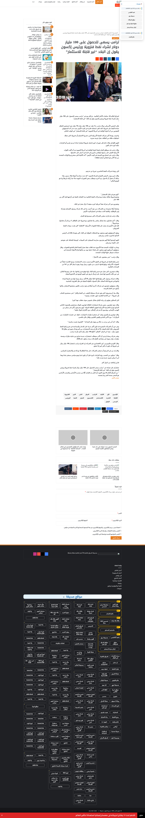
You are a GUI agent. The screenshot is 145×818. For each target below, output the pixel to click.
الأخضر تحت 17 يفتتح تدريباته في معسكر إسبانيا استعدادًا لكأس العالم (105, 815)
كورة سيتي (54, 773)
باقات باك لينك (79, 612)
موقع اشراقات (115, 643)
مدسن (104, 696)
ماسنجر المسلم (110, 630)
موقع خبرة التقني (115, 690)
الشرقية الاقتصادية (104, 674)
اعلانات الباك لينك (79, 618)
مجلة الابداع (104, 701)
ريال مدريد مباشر (66, 663)
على (80, 394)
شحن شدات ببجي (90, 755)
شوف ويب (104, 669)
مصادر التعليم (79, 644)
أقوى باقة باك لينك (54, 620)
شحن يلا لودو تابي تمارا (79, 736)
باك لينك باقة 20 (54, 613)
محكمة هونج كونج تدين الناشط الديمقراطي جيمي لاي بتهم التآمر (68, 477)
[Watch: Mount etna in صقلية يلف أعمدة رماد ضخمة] (47, 120)
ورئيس (67, 398)
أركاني (115, 726)
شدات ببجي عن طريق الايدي (79, 728)
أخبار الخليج (74, 1)
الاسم (119, 513)
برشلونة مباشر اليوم (29, 605)
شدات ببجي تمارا (79, 675)
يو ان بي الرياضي (79, 653)
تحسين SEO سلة (104, 622)
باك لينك (54, 637)
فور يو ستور (79, 720)
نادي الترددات (115, 706)
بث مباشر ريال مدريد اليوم (54, 779)
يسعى (115, 401)
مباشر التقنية (104, 726)
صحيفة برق (104, 638)
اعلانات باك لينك (65, 637)
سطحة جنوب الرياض (66, 737)
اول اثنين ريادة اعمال (115, 605)
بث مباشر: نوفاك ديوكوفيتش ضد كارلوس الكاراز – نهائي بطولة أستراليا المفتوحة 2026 (34, 37)
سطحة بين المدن (65, 724)
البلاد (101, 394)
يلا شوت (65, 650)
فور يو (79, 748)
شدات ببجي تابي (79, 682)
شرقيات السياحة (104, 732)
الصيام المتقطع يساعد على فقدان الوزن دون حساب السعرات (34, 57)
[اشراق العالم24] (118, 2)
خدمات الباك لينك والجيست (65, 606)
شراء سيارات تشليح (65, 750)
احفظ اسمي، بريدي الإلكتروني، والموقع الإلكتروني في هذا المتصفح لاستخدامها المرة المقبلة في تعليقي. (92, 527)
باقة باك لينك (115, 621)
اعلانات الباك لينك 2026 (79, 633)
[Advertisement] (72, 12)
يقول (107, 401)
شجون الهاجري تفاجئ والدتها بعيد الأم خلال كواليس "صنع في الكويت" (34, 112)
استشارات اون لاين (104, 706)
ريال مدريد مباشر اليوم (40, 605)
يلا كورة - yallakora (30, 655)
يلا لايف (60, 786)
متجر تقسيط (79, 707)
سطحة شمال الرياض (66, 730)
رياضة (59, 1)
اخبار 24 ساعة (79, 659)
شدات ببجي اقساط (90, 675)
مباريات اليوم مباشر (65, 656)
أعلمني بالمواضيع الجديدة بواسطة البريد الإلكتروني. (106, 534)
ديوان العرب (65, 632)
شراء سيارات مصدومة (54, 758)
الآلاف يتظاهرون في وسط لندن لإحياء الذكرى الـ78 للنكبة (90, 477)
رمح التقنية (115, 717)
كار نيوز (104, 685)
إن (107, 394)
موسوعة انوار (115, 738)
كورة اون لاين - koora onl (41, 655)
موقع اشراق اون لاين (104, 643)
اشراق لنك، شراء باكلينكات (90, 619)
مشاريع (54, 632)
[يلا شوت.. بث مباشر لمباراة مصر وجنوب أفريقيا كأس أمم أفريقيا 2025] (47, 89)
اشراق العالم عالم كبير (79, 627)
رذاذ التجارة (104, 717)
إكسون (115, 394)
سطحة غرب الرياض (54, 730)
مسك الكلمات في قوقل (115, 657)
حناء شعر (79, 789)
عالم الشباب (109, 613)
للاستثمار (99, 398)
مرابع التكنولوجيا (104, 663)
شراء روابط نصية (90, 612)
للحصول (89, 398)
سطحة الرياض (65, 717)
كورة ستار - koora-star (29, 626)
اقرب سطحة (54, 736)
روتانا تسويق (115, 701)
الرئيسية (115, 33)
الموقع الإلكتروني (82, 520)
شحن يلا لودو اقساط (79, 695)
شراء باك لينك (90, 605)
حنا (90, 795)
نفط (75, 398)
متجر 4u (90, 727)
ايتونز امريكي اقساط (79, 742)
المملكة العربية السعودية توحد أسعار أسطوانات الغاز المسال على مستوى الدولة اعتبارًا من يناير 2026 (33, 80)
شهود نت (104, 722)
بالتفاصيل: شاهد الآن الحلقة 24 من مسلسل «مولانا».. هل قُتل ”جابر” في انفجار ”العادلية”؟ (34, 97)
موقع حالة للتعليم (90, 659)
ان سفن (115, 662)
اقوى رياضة (90, 639)
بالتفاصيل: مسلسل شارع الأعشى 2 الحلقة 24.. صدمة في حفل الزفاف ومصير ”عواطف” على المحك (34, 66)
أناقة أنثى (104, 690)
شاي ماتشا (90, 800)
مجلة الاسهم (115, 674)
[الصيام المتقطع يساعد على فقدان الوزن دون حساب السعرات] (47, 57)
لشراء (108, 398)
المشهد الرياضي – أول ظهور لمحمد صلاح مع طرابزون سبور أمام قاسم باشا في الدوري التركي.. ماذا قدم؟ (40, 50)
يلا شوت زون (41, 760)
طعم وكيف (115, 722)
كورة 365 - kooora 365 (40, 661)
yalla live (35, 618)
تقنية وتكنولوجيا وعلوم (49, 1)
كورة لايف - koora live (40, 733)
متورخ (115, 696)
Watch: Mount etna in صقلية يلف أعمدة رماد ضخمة (34, 120)
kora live (29, 670)
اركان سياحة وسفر (109, 649)
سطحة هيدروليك (54, 724)
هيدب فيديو (104, 712)
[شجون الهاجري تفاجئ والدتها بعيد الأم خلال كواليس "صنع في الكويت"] (47, 111)
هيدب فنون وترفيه (90, 666)
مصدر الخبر (115, 378)
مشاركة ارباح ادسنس (104, 605)
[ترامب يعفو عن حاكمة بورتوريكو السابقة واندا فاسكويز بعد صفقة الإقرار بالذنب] (110, 469)
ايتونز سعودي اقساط (90, 695)
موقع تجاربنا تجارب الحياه (54, 626)
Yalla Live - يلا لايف (29, 648)
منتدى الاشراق (90, 633)
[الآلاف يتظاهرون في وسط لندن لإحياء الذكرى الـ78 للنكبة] (89, 469)
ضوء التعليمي (115, 637)
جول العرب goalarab (65, 779)
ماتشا (79, 795)
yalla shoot (54, 651)
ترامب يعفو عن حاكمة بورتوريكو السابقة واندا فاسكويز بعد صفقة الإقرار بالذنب (110, 478)
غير (74, 394)
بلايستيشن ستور (90, 777)
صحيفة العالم (79, 665)
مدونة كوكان (104, 680)
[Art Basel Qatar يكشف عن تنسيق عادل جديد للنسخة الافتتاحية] (47, 29)
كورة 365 (65, 773)
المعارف (115, 712)
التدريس (90, 626)
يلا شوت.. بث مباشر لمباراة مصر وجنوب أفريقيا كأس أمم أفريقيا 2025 (33, 88)
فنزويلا (67, 394)
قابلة (115, 398)
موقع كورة (35, 706)
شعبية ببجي (90, 771)
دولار (86, 394)
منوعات (40, 1)
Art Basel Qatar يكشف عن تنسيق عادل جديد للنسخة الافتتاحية (34, 29)
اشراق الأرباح (104, 738)
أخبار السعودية (90, 1)
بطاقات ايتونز (79, 771)
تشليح (66, 743)
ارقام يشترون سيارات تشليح (66, 759)
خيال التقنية (115, 669)
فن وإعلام (82, 1)
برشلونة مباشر (54, 656)
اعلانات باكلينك (60, 643)
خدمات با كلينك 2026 (65, 626)
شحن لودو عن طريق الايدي (79, 764)
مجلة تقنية (90, 652)
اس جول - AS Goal (30, 661)
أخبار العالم (99, 1)
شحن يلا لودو (90, 763)
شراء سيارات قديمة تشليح (60, 766)
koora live (30, 638)
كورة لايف (41, 675)
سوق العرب (65, 612)
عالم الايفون (115, 680)
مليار (81, 398)
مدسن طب (79, 639)
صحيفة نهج (115, 685)
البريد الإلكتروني (117, 520)
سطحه (54, 717)
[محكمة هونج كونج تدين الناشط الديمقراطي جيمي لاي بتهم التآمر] (68, 469)
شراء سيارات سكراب (54, 743)
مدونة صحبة (115, 731)
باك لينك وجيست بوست (90, 645)
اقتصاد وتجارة (66, 1)
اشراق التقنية (104, 656)
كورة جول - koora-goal (40, 632)
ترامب (94, 394)
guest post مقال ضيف (54, 605)
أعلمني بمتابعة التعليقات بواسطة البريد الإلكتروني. (106, 531)
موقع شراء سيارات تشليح (54, 751)
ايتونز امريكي (79, 688)
